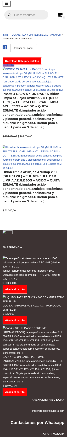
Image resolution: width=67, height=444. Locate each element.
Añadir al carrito (15, 289)
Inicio (5, 34)
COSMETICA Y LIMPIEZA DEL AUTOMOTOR (36, 34)
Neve (19, 440)
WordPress (44, 440)
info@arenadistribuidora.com (48, 410)
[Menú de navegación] (7, 3)
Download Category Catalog (22, 61)
